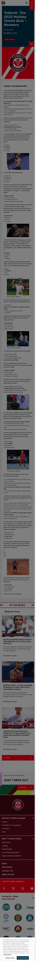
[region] (17, 949)
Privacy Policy (7, 954)
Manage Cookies (10, 958)
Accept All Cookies (23, 958)
